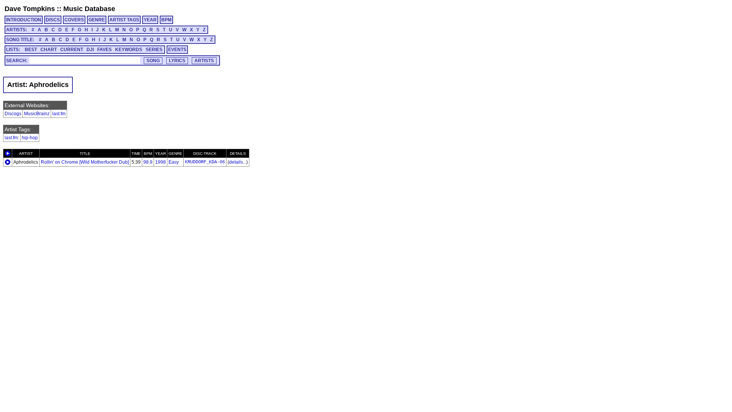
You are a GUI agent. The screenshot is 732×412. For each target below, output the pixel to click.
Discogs (13, 113)
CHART (48, 49)
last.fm (59, 113)
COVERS (74, 20)
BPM (166, 20)
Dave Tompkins (30, 9)
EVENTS (177, 49)
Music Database (89, 9)
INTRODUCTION (23, 20)
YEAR (150, 20)
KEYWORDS (128, 49)
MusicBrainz (37, 113)
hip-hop (30, 137)
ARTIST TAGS (124, 20)
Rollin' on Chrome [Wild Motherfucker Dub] (85, 162)
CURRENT (71, 49)
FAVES (104, 49)
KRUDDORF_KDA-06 (205, 162)
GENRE (96, 20)
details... (237, 162)
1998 (160, 162)
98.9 (147, 162)
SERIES (154, 49)
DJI (90, 49)
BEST (31, 49)
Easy (174, 162)
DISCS (53, 20)
